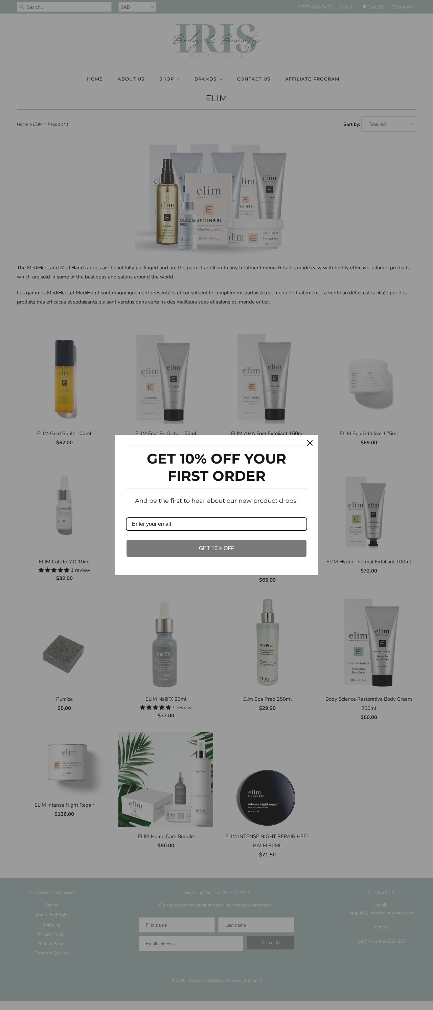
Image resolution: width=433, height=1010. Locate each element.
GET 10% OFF (216, 548)
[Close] (310, 443)
